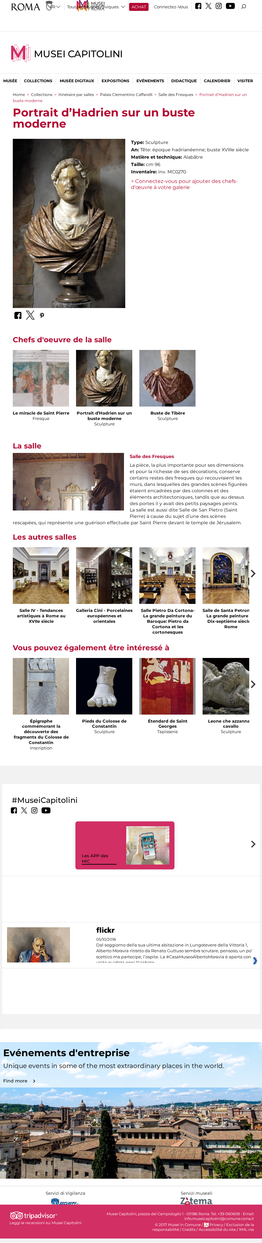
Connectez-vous (171, 6)
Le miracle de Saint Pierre (41, 413)
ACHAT (139, 6)
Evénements (150, 80)
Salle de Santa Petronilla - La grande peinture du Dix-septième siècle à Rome (231, 618)
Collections (38, 80)
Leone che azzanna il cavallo (231, 723)
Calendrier (217, 80)
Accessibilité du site (217, 1229)
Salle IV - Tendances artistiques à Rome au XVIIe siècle (41, 616)
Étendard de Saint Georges (168, 723)
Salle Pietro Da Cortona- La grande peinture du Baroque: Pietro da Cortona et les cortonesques (168, 621)
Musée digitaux (77, 80)
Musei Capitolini (78, 54)
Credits (189, 1229)
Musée (10, 80)
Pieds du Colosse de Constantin (104, 723)
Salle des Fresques (175, 94)
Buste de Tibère (167, 413)
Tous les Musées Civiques (93, 6)
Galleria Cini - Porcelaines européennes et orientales (104, 616)
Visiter (245, 80)
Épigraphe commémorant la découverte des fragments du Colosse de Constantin (41, 731)
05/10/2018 (174, 951)
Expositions (115, 80)
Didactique (184, 80)
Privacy (216, 1225)
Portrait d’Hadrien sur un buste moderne (104, 415)
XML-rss (246, 1229)
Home (19, 94)
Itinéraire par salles (76, 94)
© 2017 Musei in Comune (178, 1225)
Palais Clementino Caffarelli (126, 94)
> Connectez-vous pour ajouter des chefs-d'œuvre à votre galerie (184, 184)
